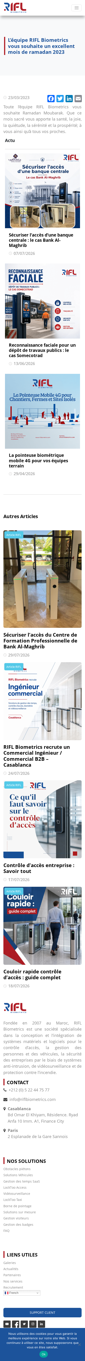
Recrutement (13, 1287)
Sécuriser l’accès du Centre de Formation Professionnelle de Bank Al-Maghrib (40, 640)
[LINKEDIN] (41, 1324)
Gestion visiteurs (16, 1218)
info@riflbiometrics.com (33, 1099)
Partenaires (12, 1275)
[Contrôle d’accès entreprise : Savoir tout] (42, 819)
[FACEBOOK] (15, 1324)
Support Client (42, 1312)
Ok (44, 1354)
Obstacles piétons (17, 1169)
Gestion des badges (18, 1224)
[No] (79, 1344)
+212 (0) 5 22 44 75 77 (29, 1090)
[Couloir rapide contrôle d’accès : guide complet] (42, 926)
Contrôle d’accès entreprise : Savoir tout (38, 868)
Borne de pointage (17, 1206)
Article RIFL (13, 535)
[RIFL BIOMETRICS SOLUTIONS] (15, 8)
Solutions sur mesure (19, 1212)
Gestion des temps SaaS (21, 1181)
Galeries (9, 1263)
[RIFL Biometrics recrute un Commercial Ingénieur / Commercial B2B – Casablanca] (42, 701)
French (13, 1293)
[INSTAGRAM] (32, 1324)
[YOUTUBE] (7, 1324)
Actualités (10, 1269)
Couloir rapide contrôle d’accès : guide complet (32, 974)
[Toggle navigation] (76, 7)
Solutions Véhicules (18, 1175)
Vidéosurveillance (16, 1193)
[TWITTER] (24, 1324)
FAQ (6, 1230)
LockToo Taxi (12, 1199)
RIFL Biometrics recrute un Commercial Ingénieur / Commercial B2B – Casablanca (36, 756)
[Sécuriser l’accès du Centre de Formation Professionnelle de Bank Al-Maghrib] (42, 579)
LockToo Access (15, 1187)
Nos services (12, 1281)
